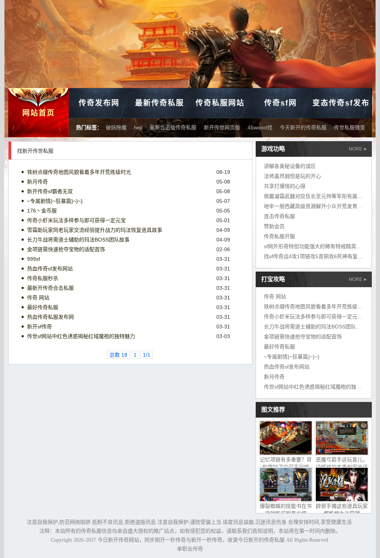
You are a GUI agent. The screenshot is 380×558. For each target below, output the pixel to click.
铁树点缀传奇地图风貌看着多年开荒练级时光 (79, 172)
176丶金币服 (42, 211)
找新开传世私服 (35, 151)
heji (138, 127)
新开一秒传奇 (206, 540)
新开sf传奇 (39, 327)
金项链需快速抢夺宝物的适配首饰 (66, 249)
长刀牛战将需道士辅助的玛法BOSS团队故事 (78, 240)
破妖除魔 (116, 127)
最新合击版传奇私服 (173, 127)
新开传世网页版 (222, 127)
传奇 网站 (38, 298)
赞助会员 (274, 226)
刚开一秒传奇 (170, 540)
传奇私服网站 (220, 103)
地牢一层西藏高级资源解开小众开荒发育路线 (316, 206)
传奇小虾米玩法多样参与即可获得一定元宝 (76, 220)
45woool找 (260, 127)
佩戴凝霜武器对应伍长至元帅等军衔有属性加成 (318, 196)
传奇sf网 (280, 103)
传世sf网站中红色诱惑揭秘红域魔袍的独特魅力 (81, 336)
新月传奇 (37, 182)
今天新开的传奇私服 (303, 127)
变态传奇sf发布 (341, 103)
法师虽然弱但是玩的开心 (292, 176)
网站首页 (38, 113)
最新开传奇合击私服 (50, 288)
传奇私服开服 (279, 236)
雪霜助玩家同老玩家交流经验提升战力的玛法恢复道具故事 (94, 230)
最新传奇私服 (159, 103)
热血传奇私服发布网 (50, 317)
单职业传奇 (190, 549)
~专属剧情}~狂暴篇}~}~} (55, 201)
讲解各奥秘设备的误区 (290, 166)
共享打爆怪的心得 (284, 186)
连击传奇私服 (279, 216)
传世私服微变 (349, 127)
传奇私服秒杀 (42, 278)
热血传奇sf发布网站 (50, 269)
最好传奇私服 (42, 307)
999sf (33, 259)
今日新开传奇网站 (118, 540)
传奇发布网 (99, 103)
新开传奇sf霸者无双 (50, 191)
